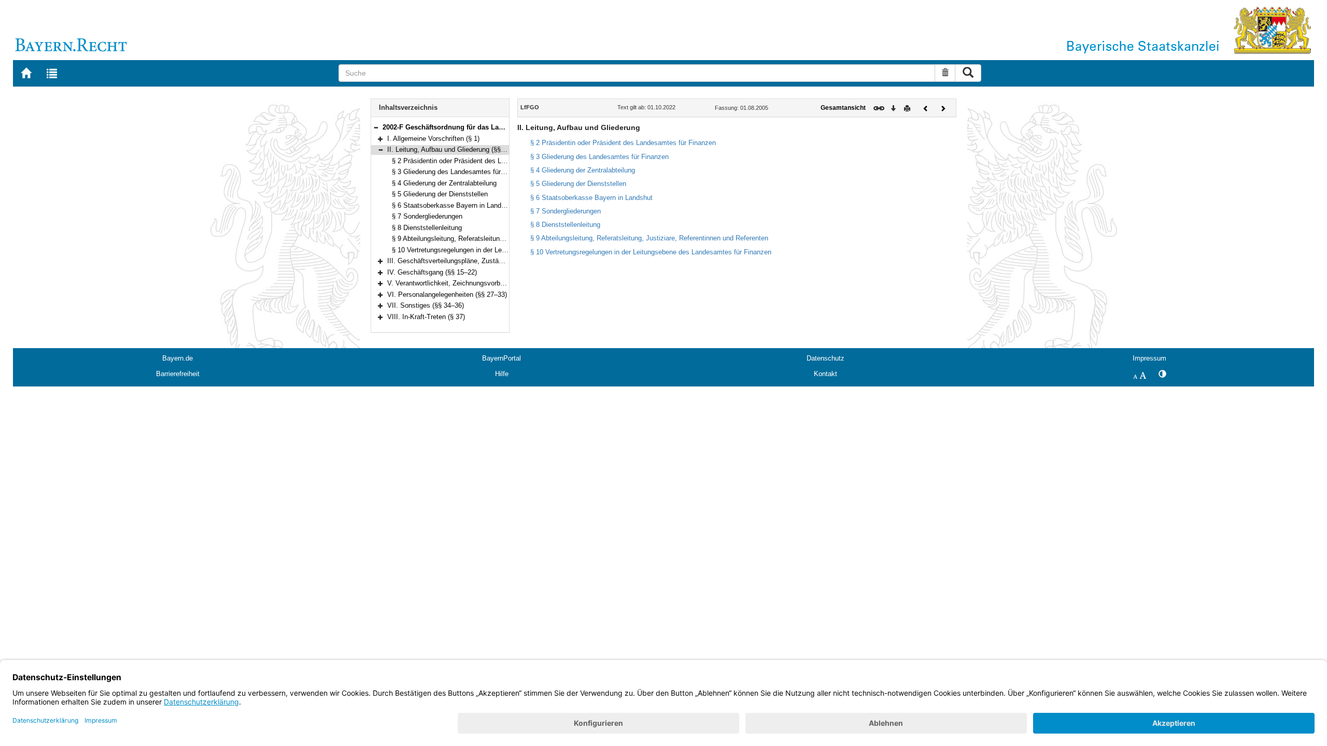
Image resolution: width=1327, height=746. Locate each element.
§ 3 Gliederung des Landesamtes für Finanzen (461, 172)
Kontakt (825, 374)
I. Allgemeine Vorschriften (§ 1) (433, 138)
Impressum (1149, 358)
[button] (375, 127)
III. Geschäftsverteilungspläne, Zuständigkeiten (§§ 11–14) (474, 261)
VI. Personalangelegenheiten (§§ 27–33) (447, 294)
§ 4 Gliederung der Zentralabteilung (444, 183)
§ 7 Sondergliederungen (427, 216)
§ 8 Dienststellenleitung (427, 228)
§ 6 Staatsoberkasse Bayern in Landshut (453, 205)
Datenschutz (825, 358)
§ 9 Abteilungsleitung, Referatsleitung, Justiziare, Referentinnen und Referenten (649, 238)
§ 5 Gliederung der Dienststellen (440, 194)
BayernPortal (501, 358)
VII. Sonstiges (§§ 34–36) (425, 305)
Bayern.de (177, 358)
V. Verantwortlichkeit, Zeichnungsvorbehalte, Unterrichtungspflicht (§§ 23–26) (502, 283)
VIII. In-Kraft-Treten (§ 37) (426, 317)
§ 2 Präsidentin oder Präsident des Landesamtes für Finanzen (484, 161)
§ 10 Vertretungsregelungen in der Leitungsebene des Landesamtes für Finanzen (650, 252)
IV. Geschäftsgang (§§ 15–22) (432, 272)
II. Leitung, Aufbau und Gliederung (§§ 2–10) (453, 149)
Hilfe (502, 374)
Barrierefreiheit (178, 374)
